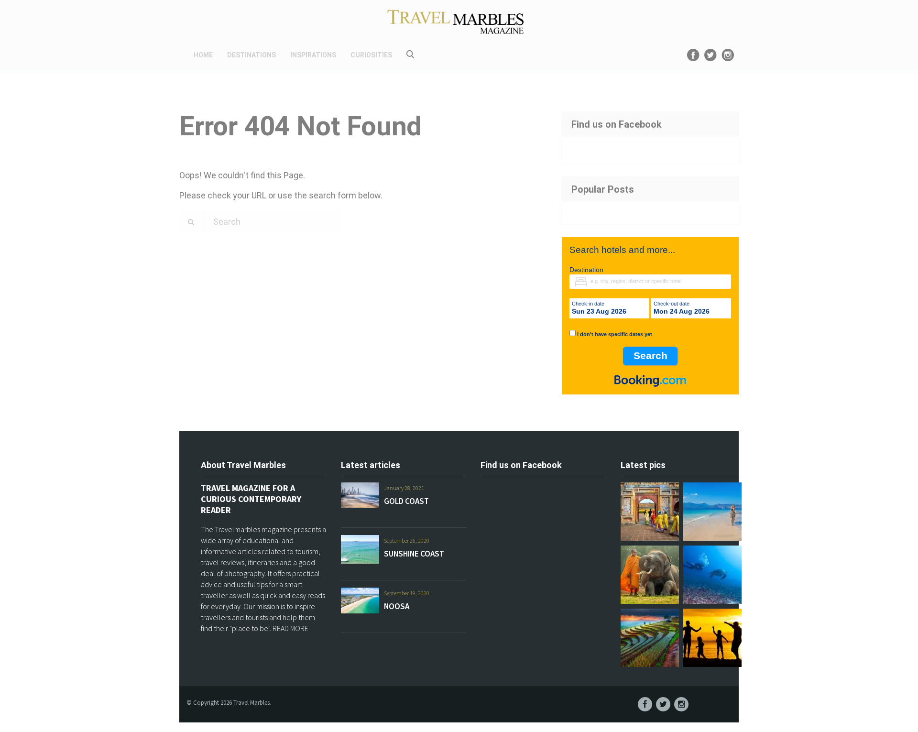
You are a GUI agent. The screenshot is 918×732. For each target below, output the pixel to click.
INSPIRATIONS (313, 55)
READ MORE (290, 628)
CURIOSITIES (371, 55)
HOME (203, 55)
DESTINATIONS (251, 55)
